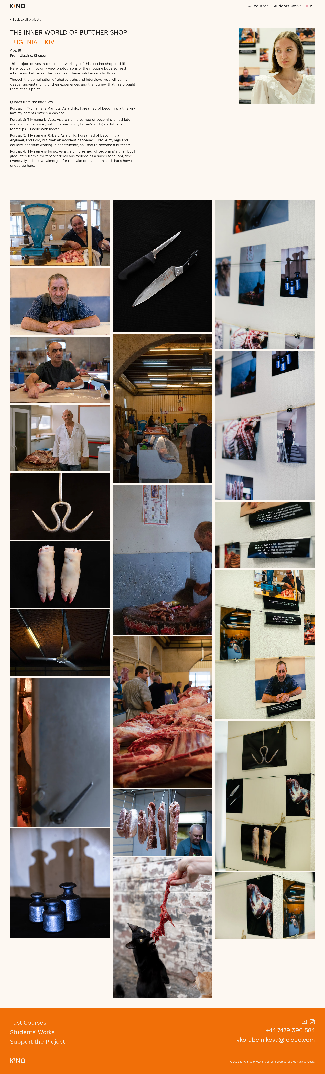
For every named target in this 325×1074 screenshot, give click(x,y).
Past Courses (28, 1022)
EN (311, 6)
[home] (17, 6)
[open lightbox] (60, 233)
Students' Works (32, 1032)
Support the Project (37, 1041)
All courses (258, 6)
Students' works (287, 6)
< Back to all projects (25, 19)
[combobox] (309, 6)
